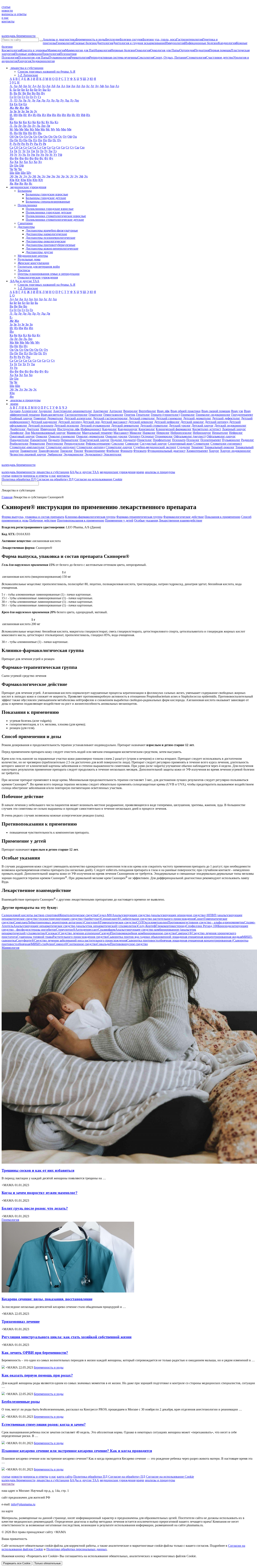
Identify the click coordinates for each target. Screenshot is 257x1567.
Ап (78, 86)
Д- (11, 100)
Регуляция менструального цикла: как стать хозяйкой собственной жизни (67, 1337)
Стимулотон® (77, 929)
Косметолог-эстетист (206, 429)
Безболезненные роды (21, 1401)
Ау (97, 86)
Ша (12, 172)
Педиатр (54, 440)
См (44, 147)
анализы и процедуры (160, 472)
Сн (49, 147)
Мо (43, 129)
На (16, 133)
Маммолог (74, 432)
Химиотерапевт (197, 451)
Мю (63, 129)
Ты (50, 151)
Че (15, 169)
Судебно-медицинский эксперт (154, 447)
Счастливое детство (219, 57)
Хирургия (24, 61)
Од (21, 136)
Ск (34, 147)
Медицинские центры (33, 255)
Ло (29, 125)
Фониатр (126, 451)
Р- (11, 143)
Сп (58, 147)
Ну (35, 133)
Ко (34, 122)
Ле (20, 125)
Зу (35, 111)
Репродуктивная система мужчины (113, 57)
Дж (38, 100)
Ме (21, 129)
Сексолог (117, 443)
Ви (29, 93)
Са (11, 147)
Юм (23, 180)
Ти (28, 151)
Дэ (71, 100)
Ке (20, 122)
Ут (55, 154)
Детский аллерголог (78, 418)
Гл (23, 97)
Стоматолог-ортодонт (61, 447)
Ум (33, 154)
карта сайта (64, 1476)
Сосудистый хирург (153, 443)
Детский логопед (70, 422)
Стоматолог (201, 443)
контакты (8, 21)
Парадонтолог (19, 440)
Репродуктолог (74, 443)
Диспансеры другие (39, 252)
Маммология (56, 50)
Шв (17, 172)
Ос (60, 136)
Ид (30, 115)
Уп (42, 154)
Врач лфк (163, 411)
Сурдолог (183, 447)
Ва (15, 93)
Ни (25, 133)
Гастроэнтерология (189, 39)
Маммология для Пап (80, 50)
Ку (47, 122)
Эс (67, 176)
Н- (11, 133)
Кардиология (227, 43)
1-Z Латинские (28, 75)
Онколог (42, 436)
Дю (76, 100)
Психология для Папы (33, 57)
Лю (43, 125)
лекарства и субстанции (52, 472)
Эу (76, 176)
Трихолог (66, 451)
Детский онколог (192, 422)
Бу (40, 89)
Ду (62, 100)
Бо (31, 89)
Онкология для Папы (164, 50)
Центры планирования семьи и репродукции (49, 274)
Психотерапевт (210, 440)
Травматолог (29, 451)
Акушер (15, 411)
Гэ (39, 97)
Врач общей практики (185, 411)
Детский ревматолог (125, 425)
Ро (27, 143)
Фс (41, 158)
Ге (15, 97)
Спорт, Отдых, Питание (170, 57)
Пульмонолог (231, 440)
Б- (11, 89)
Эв (16, 176)
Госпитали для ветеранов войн (39, 266)
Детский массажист (114, 422)
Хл (31, 162)
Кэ (56, 122)
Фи (21, 158)
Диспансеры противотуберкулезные (50, 245)
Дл (48, 100)
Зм (27, 111)
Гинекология (64, 43)
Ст (67, 147)
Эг (20, 176)
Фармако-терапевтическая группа (139, 517)
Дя (48, 313)
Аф (102, 86)
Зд (19, 324)
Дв (25, 100)
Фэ (46, 371)
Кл (30, 122)
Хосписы (24, 270)
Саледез (137, 933)
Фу (51, 158)
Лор (27, 432)
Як (11, 183)
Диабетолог (18, 429)
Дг (29, 100)
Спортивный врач (180, 443)
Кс (43, 122)
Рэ (40, 143)
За (11, 111)
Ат (92, 86)
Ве (24, 93)
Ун (38, 154)
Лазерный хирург (234, 429)
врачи (140, 472)
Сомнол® (75, 944)
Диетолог (33, 429)
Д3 (15, 100)
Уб (11, 154)
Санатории (25, 223)
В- (11, 93)
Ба (14, 89)
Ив (20, 115)
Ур (47, 154)
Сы (77, 147)
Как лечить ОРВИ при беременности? (35, 1352)
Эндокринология (43, 61)
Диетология (105, 43)
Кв (16, 122)
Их (88, 115)
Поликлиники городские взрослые (49, 208)
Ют (40, 180)
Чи (20, 169)
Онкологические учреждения (38, 277)
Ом (40, 136)
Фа (12, 158)
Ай (53, 86)
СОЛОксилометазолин (190, 922)
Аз (43, 86)
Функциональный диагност (166, 451)
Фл (26, 158)
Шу (29, 172)
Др (57, 100)
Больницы (25, 190)
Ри (23, 143)
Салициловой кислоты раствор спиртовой (50, 915)
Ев (11, 104)
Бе (18, 89)
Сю (82, 147)
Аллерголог (29, 411)
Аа (15, 86)
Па (11, 140)
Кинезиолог (147, 429)
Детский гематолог (142, 418)
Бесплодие (112, 39)
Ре (18, 143)
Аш (112, 86)
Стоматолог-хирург (119, 447)
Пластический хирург (95, 440)
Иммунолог (48, 429)
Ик (39, 115)
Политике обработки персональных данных (76, 1549)
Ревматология (79, 57)
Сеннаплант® (148, 918)
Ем (20, 104)
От (65, 136)
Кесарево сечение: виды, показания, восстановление (47, 1299)
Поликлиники (27, 205)
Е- (11, 317)
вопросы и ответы (14, 14)
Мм (37, 129)
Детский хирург (203, 425)
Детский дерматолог (197, 418)
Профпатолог (162, 440)
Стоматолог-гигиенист (226, 443)
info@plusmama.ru (23, 1504)
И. (11, 115)
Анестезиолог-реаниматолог (72, 411)
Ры (36, 143)
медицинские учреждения (118, 472)
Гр (31, 97)
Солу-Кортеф (162, 926)
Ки (25, 122)
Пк (30, 140)
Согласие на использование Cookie (98, 479)
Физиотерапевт (94, 451)
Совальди (122, 944)
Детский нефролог (167, 422)
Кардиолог (109, 429)
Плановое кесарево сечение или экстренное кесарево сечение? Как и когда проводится (77, 1451)
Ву (43, 93)
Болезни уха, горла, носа (159, 39)
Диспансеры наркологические (46, 234)
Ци (16, 165)
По (45, 140)
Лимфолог (17, 432)
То (37, 151)
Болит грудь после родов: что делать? (35, 1208)
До (53, 100)
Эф (81, 176)
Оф (69, 136)
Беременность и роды (90, 39)
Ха (11, 162)
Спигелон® (110, 922)
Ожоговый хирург (22, 436)
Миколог (136, 432)
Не (20, 133)
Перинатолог (70, 440)
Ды (67, 100)
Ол (35, 136)
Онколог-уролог (116, 436)
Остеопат (147, 436)
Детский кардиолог (44, 422)
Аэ (117, 86)
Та (11, 151)
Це (11, 165)
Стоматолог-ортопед (90, 447)
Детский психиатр (40, 425)
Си (30, 147)
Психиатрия (68, 54)
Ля (48, 125)
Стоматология (196, 57)
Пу (59, 140)
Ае (39, 86)
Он (45, 136)
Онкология (142, 50)
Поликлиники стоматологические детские (55, 219)
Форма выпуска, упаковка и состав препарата (33, 517)
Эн (53, 176)
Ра (14, 143)
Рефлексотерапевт (98, 443)
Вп (38, 93)
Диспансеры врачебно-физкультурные (52, 230)
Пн (40, 140)
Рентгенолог (54, 443)
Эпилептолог (112, 454)
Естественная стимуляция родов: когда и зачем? (44, 1424)
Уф (60, 154)
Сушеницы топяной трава (62, 937)
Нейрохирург (202, 432)
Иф (83, 115)
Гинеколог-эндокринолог (213, 414)
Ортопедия (186, 50)
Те (23, 151)
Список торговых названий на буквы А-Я (46, 71)
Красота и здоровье (34, 50)
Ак (58, 86)
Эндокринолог (73, 454)
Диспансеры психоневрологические (50, 237)
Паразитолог (38, 440)
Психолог (193, 440)
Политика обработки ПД (19, 479)
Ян (21, 183)
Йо (12, 118)
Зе (18, 111)
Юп (35, 180)
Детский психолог (66, 425)
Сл (39, 147)
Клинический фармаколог (174, 429)
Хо (35, 162)
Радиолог (247, 440)
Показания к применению (222, 517)
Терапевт (197, 447)
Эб (11, 176)
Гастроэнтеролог (76, 414)
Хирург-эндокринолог (235, 451)
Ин (54, 115)
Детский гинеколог (169, 418)
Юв (12, 180)
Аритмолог (100, 411)
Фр (36, 158)
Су (72, 147)
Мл (32, 129)
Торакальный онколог (219, 447)
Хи (26, 162)
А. (11, 86)
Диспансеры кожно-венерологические (52, 248)
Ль (38, 125)
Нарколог (149, 432)
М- (11, 129)
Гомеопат (40, 418)
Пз (20, 140)
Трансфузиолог (48, 451)
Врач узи (237, 411)
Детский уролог (180, 425)
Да (20, 100)
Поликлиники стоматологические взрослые (56, 216)
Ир (69, 115)
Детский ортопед (216, 422)
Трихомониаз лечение (21, 1321)
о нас (5, 17)
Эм (48, 176)
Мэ (58, 129)
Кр (39, 122)
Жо (27, 107)
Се (25, 147)
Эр (63, 176)
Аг (30, 86)
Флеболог (112, 451)
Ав (25, 86)
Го (27, 97)
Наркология (103, 50)
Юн (29, 180)
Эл (43, 176)
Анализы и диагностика (59, 39)
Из (34, 115)
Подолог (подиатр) (123, 440)
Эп (58, 176)
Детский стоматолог (154, 425)
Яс (30, 183)
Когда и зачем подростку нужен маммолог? (40, 1193)
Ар (83, 86)
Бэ (49, 89)
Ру (31, 143)
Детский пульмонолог (95, 425)
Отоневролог (164, 436)
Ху (40, 162)
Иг (25, 115)
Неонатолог (220, 432)
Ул (28, 154)
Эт (71, 176)
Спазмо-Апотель (128, 924)
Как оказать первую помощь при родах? (37, 1375)
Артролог (115, 411)
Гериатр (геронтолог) (165, 414)
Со (53, 147)
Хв (16, 162)
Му (53, 129)
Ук (24, 154)
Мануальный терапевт (97, 432)
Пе (16, 140)
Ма (16, 129)
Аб (20, 86)
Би (23, 89)
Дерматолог (55, 418)
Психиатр (179, 440)
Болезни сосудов (131, 39)
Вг (20, 93)
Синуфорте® (71, 940)
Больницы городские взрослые (47, 194)
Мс (48, 129)
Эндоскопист (94, 454)
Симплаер (49, 922)
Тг (19, 151)
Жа (12, 107)
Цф (21, 165)
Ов (16, 136)
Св (20, 147)
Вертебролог (147, 411)
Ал (63, 86)
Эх (86, 176)
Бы (45, 89)
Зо (31, 111)
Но (30, 133)
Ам (68, 86)
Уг (15, 154)
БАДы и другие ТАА (84, 472)
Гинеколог (188, 414)
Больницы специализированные (48, 201)
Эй (34, 176)
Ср (63, 147)
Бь (36, 302)
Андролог (45, 411)
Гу (35, 97)
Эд (25, 176)
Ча (11, 169)
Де (33, 100)
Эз (29, 176)
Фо (31, 158)
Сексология (146, 57)
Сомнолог (132, 443)
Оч (46, 349)
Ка (11, 122)
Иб (16, 115)
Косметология (11, 50)
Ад (34, 86)
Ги (19, 97)
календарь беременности (19, 36)
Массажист (121, 432)
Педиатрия (201, 50)
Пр (50, 140)
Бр (36, 89)
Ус (51, 154)
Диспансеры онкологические (46, 241)
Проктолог (144, 440)
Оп (50, 136)
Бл (27, 89)
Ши (23, 172)
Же (17, 107)
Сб (16, 147)
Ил (44, 115)
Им (49, 115)
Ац (107, 86)
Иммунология (175, 43)
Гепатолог (143, 414)
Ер (25, 104)
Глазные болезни (85, 43)
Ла (15, 125)
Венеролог (130, 411)
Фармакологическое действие (183, 517)
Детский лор (91, 422)
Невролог (163, 432)
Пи (25, 140)
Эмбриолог (55, 454)
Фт (46, 158)
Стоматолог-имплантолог (27, 447)
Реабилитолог (19, 443)
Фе (16, 158)
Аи (48, 86)
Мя (69, 129)
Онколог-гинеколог (61, 436)
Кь (52, 122)
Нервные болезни (123, 50)
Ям (16, 183)
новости (7, 10)
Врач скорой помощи (215, 411)
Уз (19, 154)
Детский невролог (140, 422)
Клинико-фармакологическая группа (90, 517)
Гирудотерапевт (242, 414)
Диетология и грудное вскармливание (139, 43)
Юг (17, 180)
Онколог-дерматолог (90, 436)
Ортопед (134, 436)
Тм (33, 151)
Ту (46, 151)
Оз (26, 136)
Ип (64, 115)
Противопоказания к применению (80, 520)
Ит (78, 115)
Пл (35, 140)
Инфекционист (91, 429)
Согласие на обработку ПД (55, 479)
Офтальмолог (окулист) (190, 436)
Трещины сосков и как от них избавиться (38, 1170)
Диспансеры (26, 227)
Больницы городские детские (46, 198)
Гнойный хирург (21, 418)
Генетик (129, 414)
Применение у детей (119, 520)
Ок (31, 136)
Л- (11, 125)
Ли (24, 125)
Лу (34, 125)
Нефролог (236, 432)
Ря (44, 143)
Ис (73, 115)
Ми (26, 129)
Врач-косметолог (52, 414)
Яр (26, 183)
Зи (23, 111)
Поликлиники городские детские (48, 212)
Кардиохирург (128, 429)
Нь (40, 133)
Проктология (51, 54)
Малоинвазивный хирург (48, 432)
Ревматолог (37, 443)
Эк (39, 176)
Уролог (79, 451)
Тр (41, 151)
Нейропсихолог (181, 432)
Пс (54, 140)
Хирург (214, 451)
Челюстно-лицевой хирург (28, 454)
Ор (55, 136)
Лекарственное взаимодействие (180, 520)
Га (11, 97)
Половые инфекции (28, 54)
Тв (15, 151)
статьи (6, 7)
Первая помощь (220, 50)
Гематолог (96, 414)
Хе (21, 162)
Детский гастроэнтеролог (110, 418)
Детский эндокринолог (230, 425)
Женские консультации (33, 263)
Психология (10, 57)
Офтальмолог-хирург (221, 436)
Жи (21, 107)
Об (12, 136)
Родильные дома (29, 259)
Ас (88, 86)
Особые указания (146, 520)
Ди (43, 100)
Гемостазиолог (113, 414)
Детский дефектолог (226, 418)
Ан (73, 86)
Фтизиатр (140, 451)
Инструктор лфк (68, 429)
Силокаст (72, 933)
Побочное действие (42, 520)
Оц (75, 136)
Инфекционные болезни (201, 43)
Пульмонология (59, 57)
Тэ (55, 151)
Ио (59, 115)
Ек (16, 104)
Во (34, 93)
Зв (15, 111)
